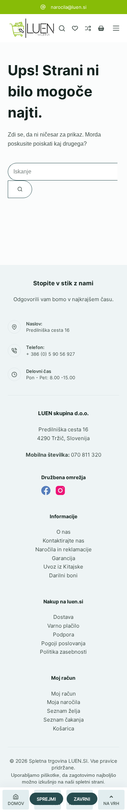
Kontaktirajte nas (63, 540)
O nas (63, 531)
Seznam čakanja (63, 719)
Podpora (63, 634)
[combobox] (62, 171)
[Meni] (116, 28)
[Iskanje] (62, 28)
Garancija (63, 558)
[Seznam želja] (75, 28)
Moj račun (63, 693)
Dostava (63, 617)
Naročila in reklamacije (63, 549)
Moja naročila (63, 702)
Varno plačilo (63, 625)
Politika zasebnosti (63, 651)
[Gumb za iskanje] (20, 189)
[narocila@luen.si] (43, 7)
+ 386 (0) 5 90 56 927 (50, 354)
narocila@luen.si (68, 7)
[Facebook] (45, 490)
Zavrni (82, 799)
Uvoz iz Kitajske (63, 566)
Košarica (63, 728)
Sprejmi (46, 799)
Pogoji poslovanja (63, 643)
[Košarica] (101, 28)
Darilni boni (63, 575)
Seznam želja (63, 711)
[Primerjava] (88, 28)
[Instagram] (60, 490)
